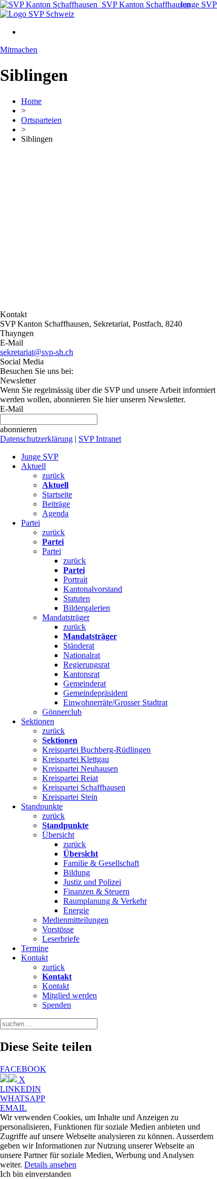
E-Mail (11, 408)
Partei (30, 522)
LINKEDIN (20, 1088)
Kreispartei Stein (69, 796)
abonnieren (18, 429)
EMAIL (13, 1107)
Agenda (55, 513)
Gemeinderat (84, 683)
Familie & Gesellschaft (101, 863)
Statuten (76, 598)
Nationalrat (81, 655)
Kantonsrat (81, 674)
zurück (53, 475)
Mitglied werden (69, 995)
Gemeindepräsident (95, 692)
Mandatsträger (66, 617)
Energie (76, 910)
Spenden (56, 1004)
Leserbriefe (61, 938)
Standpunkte (42, 806)
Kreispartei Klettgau (75, 759)
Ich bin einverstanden (35, 1174)
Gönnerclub (62, 711)
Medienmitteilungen (75, 919)
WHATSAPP (22, 1098)
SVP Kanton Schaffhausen (144, 4)
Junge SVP (198, 4)
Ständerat (78, 645)
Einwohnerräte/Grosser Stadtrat (115, 702)
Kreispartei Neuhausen (80, 768)
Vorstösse (58, 929)
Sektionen (37, 721)
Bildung (76, 872)
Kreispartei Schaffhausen (83, 787)
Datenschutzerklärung (36, 438)
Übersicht (58, 834)
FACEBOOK (23, 1069)
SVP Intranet (99, 438)
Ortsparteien (41, 120)
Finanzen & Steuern (96, 891)
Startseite (57, 494)
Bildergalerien (86, 607)
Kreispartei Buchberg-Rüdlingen (96, 749)
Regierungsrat (86, 664)
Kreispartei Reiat (70, 778)
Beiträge (56, 503)
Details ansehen (50, 1164)
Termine (34, 948)
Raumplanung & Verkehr (105, 900)
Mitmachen (18, 49)
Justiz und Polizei (92, 882)
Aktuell (33, 466)
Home (31, 101)
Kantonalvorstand (92, 589)
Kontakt (34, 957)
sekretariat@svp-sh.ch (36, 352)
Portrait (75, 579)
